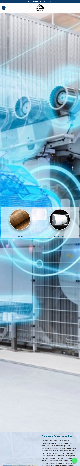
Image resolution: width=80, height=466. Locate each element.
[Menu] (4, 8)
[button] (3, 222)
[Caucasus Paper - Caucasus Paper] (40, 8)
